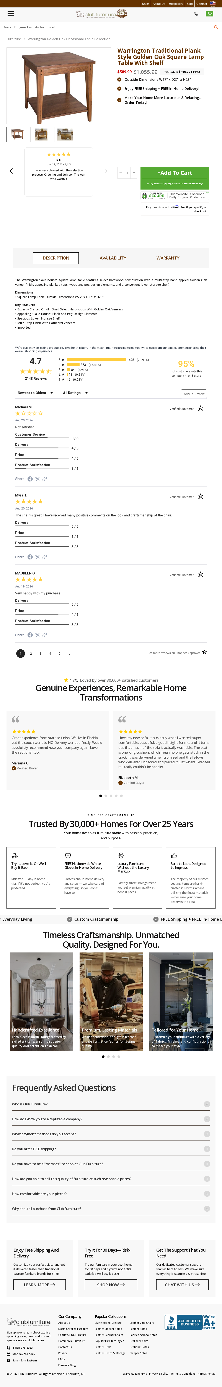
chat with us (179, 1284)
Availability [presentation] (113, 258)
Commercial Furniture (71, 1341)
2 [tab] (105, 796)
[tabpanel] (58, 750)
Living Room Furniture (108, 1323)
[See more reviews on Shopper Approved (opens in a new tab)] (44, 479)
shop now (108, 1284)
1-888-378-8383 (23, 1348)
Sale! (145, 3)
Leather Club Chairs (142, 1323)
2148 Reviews (40, 378)
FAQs (61, 1359)
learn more (36, 1284)
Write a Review (193, 394)
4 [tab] (116, 796)
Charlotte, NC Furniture (72, 1335)
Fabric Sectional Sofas (143, 1335)
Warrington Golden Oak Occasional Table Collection (69, 39)
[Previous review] (11, 171)
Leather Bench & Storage (110, 1353)
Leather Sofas (138, 1329)
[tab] (55, 258)
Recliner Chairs (139, 1341)
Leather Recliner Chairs (109, 1335)
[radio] (111, 359)
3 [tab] (111, 796)
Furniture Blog (67, 1365)
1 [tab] (100, 796)
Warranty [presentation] (168, 258)
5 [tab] (121, 796)
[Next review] (106, 171)
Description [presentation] (56, 258)
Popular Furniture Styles (109, 1341)
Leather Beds (103, 1347)
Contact (201, 3)
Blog (190, 3)
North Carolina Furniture (73, 1329)
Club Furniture (28, 1374)
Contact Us (65, 1347)
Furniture (14, 39)
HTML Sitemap (206, 1374)
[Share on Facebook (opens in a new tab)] (30, 479)
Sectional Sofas (139, 1347)
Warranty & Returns (135, 1374)
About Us (159, 3)
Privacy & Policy (158, 1374)
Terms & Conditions (183, 1374)
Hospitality (176, 3)
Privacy (62, 1353)
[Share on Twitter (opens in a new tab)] (37, 479)
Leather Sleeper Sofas (108, 1329)
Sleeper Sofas (138, 1353)
